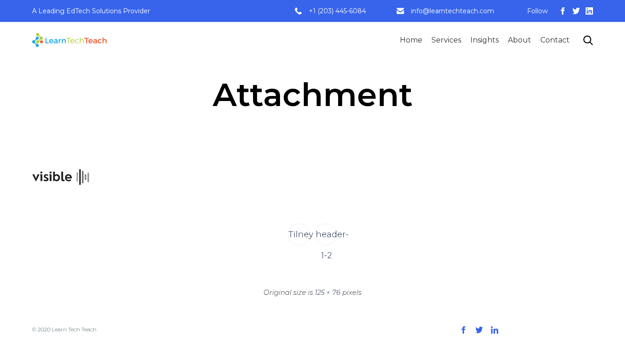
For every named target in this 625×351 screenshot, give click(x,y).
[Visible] (60, 191)
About (519, 40)
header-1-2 (326, 237)
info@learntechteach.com (452, 11)
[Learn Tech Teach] (69, 40)
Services (446, 40)
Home (411, 40)
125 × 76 (327, 292)
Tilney (299, 234)
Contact (555, 40)
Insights (484, 40)
